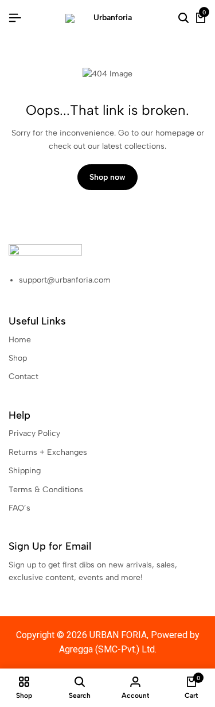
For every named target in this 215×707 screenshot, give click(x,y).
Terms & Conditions (46, 489)
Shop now (107, 177)
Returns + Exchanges (48, 452)
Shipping (25, 471)
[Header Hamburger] (15, 18)
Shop (18, 358)
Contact (23, 376)
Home (20, 340)
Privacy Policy (34, 433)
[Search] (183, 18)
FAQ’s (19, 508)
